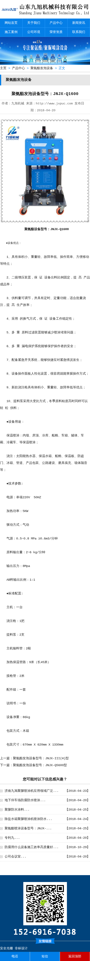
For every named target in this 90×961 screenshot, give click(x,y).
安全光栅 (6, 948)
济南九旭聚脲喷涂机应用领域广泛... (32, 791)
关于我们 (33, 23)
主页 (3, 68)
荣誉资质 (56, 32)
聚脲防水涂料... (17, 809)
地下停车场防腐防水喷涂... (25, 800)
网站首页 (11, 23)
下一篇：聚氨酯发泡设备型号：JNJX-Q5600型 (33, 765)
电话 (15, 956)
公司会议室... (15, 856)
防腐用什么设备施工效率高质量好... (32, 847)
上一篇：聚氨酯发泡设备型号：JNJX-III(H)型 (34, 758)
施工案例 (11, 32)
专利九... (12, 838)
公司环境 (33, 32)
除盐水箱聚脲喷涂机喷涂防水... (28, 819)
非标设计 (21, 948)
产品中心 (56, 23)
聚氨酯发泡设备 (41, 68)
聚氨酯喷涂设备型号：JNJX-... (28, 828)
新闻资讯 (78, 23)
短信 (45, 956)
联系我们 (78, 32)
